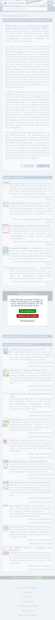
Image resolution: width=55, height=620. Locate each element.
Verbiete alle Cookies (27, 316)
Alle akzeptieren (27, 311)
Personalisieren (27, 321)
